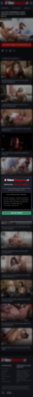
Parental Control (24, 218)
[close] (30, 178)
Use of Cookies (9, 218)
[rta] (16, 218)
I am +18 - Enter (16, 213)
